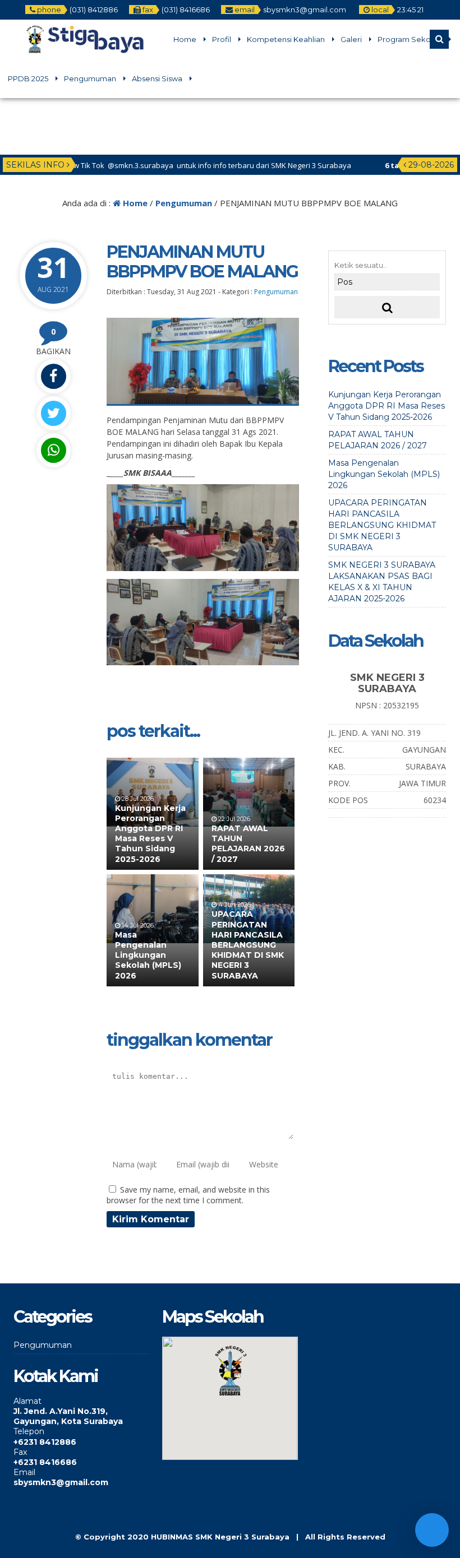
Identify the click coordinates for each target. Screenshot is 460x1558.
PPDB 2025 (28, 78)
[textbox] (81, 1416)
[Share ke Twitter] (53, 413)
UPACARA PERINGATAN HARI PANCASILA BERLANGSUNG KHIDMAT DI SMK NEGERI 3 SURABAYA (247, 944)
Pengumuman (90, 78)
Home (184, 39)
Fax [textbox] (20, 1452)
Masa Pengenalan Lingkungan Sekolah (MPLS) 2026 (148, 955)
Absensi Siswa (157, 78)
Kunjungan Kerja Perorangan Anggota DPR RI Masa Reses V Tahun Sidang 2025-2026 (150, 833)
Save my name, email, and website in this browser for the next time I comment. (188, 1194)
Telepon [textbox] (28, 1431)
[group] (81, 1411)
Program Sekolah (409, 39)
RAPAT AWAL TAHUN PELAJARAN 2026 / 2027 (248, 843)
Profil (221, 39)
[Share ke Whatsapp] (53, 450)
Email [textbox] (24, 1472)
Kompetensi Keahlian (286, 39)
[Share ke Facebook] (53, 376)
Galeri (351, 39)
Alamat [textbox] (27, 1401)
